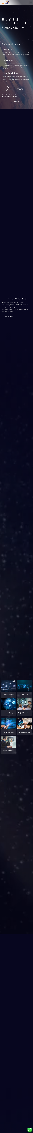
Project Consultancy (24, 713)
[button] (30, 2)
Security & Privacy (24, 732)
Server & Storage (9, 713)
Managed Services (8, 750)
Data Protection (9, 732)
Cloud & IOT (24, 694)
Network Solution (8, 694)
